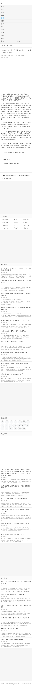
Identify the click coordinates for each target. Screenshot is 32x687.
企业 (15, 428)
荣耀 (20, 428)
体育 (2, 15)
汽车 (2, 12)
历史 (2, 27)
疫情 (20, 421)
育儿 (2, 24)
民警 (24, 428)
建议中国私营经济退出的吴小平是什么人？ (12, 534)
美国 (11, 421)
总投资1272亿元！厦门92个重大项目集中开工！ (14, 331)
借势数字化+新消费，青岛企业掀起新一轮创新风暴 (15, 618)
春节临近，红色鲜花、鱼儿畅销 (9, 628)
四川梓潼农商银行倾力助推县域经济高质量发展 (14, 352)
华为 (10, 425)
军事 (2, 32)
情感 (2, 38)
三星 (2, 425)
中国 (2, 421)
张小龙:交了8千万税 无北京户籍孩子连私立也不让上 (15, 498)
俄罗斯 (11, 428)
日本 (2, 428)
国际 (2, 35)
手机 (6, 425)
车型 (23, 425)
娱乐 (2, 9)
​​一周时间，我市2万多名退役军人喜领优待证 (13, 594)
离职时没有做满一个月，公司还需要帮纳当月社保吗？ (16, 523)
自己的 (7, 421)
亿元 (15, 425)
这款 (19, 425)
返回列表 (8, 178)
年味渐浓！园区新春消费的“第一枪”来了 (12, 341)
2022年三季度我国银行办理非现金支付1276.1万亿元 (15, 320)
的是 (24, 421)
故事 (2, 41)
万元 (6, 428)
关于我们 (2, 683)
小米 (27, 425)
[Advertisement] (16, 75)
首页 (2, 3)
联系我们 (6, 683)
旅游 (2, 21)
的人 (28, 421)
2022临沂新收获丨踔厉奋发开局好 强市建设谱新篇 (14, 363)
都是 (15, 421)
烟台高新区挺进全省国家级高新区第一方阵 (12, 374)
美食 (2, 29)
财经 (2, 18)
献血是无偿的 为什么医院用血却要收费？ (12, 639)
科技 (2, 6)
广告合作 (10, 683)
